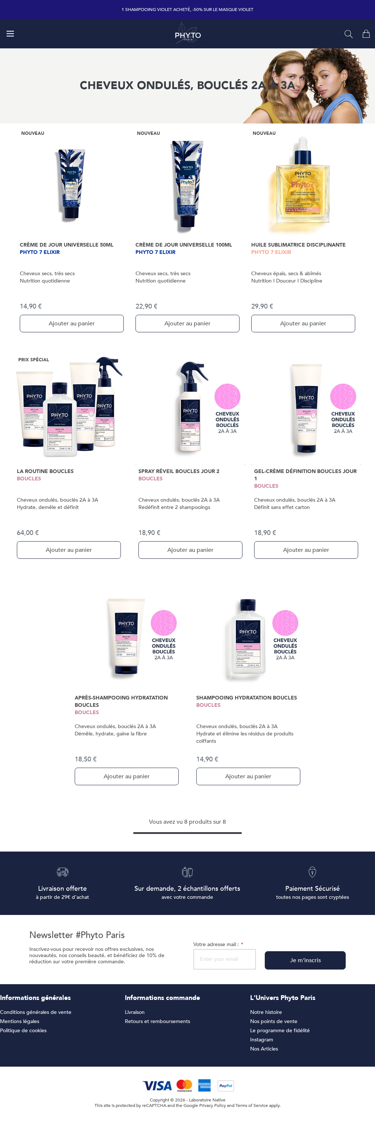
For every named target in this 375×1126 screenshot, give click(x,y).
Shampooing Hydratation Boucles (246, 697)
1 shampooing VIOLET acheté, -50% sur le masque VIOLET (187, 9)
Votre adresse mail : (217, 944)
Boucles (29, 478)
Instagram (261, 1039)
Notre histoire (266, 1012)
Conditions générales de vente (35, 1012)
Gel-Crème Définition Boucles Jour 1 (305, 475)
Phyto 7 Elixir (40, 252)
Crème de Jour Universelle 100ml (183, 244)
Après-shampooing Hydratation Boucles (121, 701)
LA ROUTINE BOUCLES (45, 471)
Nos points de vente (273, 1021)
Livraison (135, 1012)
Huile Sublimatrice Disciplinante (298, 244)
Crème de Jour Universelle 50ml (67, 244)
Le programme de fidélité (280, 1030)
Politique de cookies (23, 1030)
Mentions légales (19, 1021)
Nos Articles (264, 1048)
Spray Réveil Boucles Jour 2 (178, 471)
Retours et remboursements (157, 1021)
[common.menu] (10, 34)
